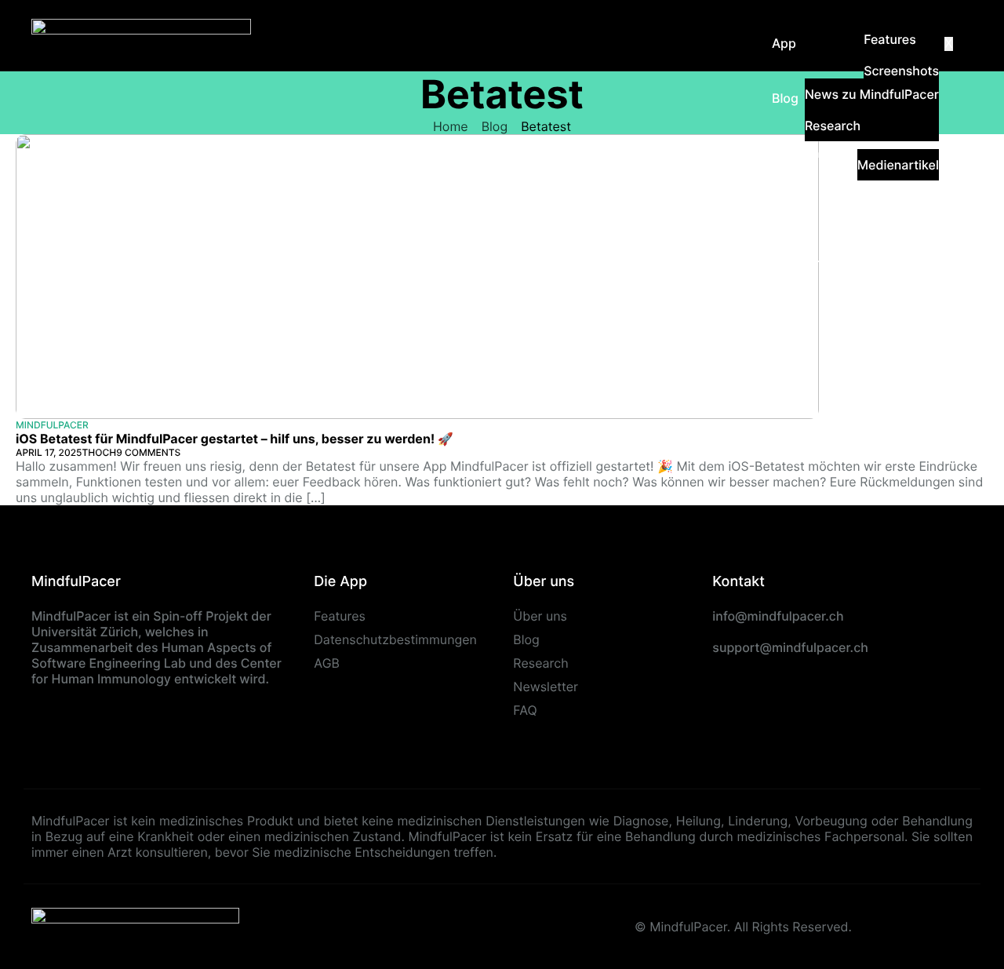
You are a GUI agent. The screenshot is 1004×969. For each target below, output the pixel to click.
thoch (99, 452)
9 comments (148, 452)
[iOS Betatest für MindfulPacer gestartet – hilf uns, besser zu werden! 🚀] (417, 275)
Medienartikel (898, 165)
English (793, 318)
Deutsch (797, 263)
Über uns (799, 153)
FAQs (787, 208)
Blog (785, 98)
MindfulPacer (52, 425)
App (784, 43)
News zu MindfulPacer (872, 94)
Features (890, 39)
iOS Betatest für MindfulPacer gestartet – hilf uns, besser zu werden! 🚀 (234, 438)
